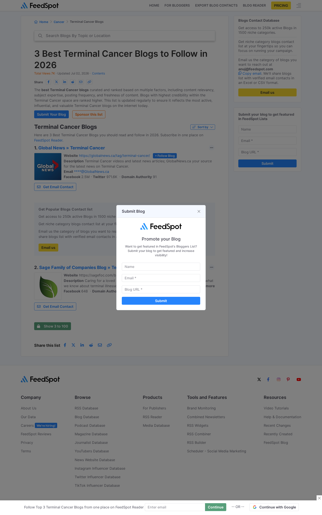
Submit (161, 301)
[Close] (199, 211)
